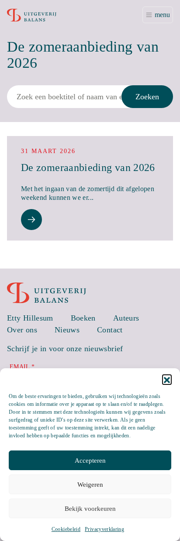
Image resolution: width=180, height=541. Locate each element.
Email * (22, 366)
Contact (110, 329)
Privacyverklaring (104, 529)
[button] (167, 379)
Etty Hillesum (30, 318)
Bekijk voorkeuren (90, 508)
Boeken (83, 318)
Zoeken (147, 96)
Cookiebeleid (66, 529)
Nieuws (67, 329)
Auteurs (126, 318)
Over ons (22, 329)
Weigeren (90, 484)
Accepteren (90, 460)
